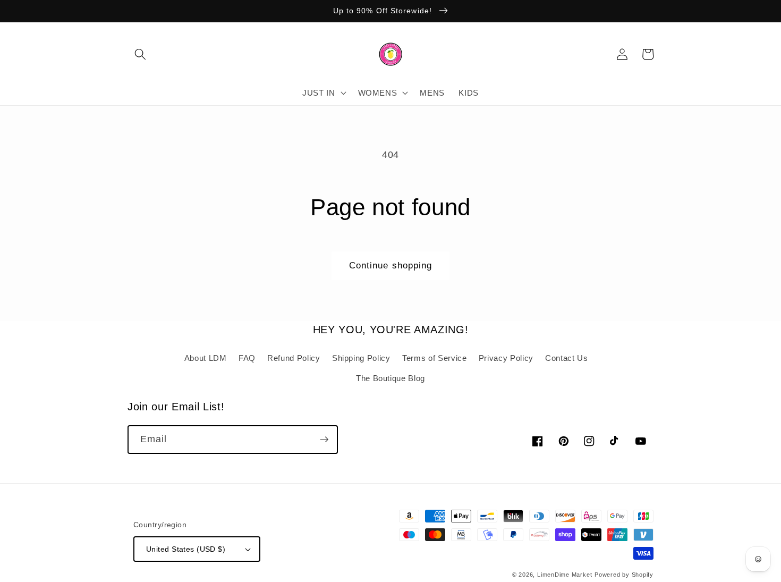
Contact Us (566, 357)
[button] (140, 54)
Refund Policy (293, 357)
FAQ (247, 357)
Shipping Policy (361, 357)
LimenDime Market (564, 574)
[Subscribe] (324, 439)
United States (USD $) (185, 549)
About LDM (205, 357)
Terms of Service (434, 357)
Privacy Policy (506, 357)
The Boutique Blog (390, 378)
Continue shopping (390, 265)
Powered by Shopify (624, 574)
